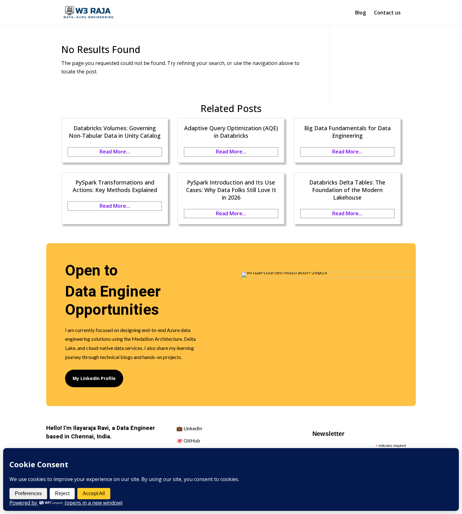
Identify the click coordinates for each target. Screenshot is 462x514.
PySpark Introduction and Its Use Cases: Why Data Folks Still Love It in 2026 (231, 190)
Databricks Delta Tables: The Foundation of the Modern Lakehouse (347, 190)
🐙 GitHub (188, 440)
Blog (360, 13)
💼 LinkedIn (189, 428)
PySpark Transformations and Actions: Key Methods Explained (115, 186)
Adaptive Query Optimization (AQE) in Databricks (231, 131)
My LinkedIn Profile (94, 378)
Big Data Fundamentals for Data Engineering (347, 131)
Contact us (387, 13)
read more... (115, 151)
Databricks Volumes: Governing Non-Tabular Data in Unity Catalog (115, 131)
